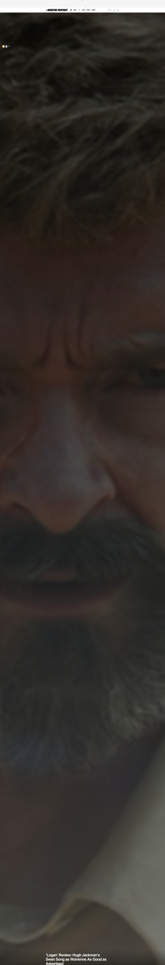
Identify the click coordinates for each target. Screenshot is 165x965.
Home (71, 10)
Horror (93, 10)
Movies (75, 10)
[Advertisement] (82, 4)
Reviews (88, 10)
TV (79, 10)
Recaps (83, 10)
